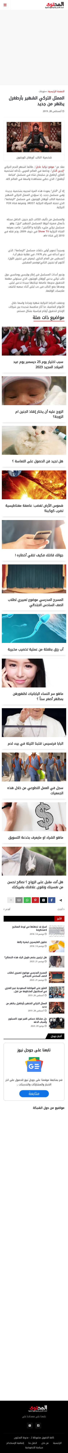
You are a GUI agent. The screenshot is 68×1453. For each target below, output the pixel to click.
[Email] (19, 900)
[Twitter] (43, 900)
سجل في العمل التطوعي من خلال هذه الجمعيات (35, 790)
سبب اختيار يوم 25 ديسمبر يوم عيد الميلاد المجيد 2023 (38, 364)
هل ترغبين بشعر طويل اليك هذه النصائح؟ (25, 957)
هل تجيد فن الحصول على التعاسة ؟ (37, 461)
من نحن (45, 1443)
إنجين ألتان (57, 170)
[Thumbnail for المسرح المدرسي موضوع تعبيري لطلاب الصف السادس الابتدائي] (34, 592)
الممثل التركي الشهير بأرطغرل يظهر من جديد (26, 1005)
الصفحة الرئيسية (56, 91)
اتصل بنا (32, 1443)
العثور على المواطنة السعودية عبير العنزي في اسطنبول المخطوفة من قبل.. (26, 990)
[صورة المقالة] (56, 931)
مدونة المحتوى (21, 1437)
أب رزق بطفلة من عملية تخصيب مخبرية (35, 649)
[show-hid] (11, 900)
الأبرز (59, 918)
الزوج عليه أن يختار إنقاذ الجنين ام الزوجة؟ (39, 414)
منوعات (42, 91)
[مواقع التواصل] (38, 1425)
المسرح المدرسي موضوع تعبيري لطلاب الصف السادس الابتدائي (35, 602)
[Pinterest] (35, 900)
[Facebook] (51, 900)
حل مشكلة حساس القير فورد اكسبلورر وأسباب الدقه (27, 1020)
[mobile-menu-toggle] (5, 5)
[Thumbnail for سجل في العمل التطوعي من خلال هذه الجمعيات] (34, 780)
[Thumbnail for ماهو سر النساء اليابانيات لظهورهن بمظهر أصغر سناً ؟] (34, 686)
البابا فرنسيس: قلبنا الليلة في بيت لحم (35, 743)
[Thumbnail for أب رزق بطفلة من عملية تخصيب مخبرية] (34, 642)
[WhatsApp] (27, 900)
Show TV (43, 231)
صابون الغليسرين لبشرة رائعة (32, 942)
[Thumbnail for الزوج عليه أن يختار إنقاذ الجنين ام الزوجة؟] (34, 404)
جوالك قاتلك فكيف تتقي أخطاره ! (39, 555)
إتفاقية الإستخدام (15, 1443)
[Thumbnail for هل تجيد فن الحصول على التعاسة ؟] (34, 454)
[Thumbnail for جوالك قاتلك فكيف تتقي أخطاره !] (34, 548)
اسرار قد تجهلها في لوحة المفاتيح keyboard (29, 928)
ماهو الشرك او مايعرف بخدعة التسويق (35, 837)
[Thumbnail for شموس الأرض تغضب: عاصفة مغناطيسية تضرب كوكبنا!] (34, 498)
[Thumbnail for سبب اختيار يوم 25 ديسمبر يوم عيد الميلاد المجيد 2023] (34, 354)
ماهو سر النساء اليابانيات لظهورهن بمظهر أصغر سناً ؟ (38, 696)
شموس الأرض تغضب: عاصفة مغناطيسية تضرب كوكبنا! (34, 508)
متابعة (34, 1093)
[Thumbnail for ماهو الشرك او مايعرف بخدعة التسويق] (34, 830)
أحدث (60, 909)
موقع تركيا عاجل (45, 167)
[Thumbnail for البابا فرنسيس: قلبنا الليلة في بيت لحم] (34, 736)
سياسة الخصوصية (34, 1447)
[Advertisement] (34, 47)
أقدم (7, 909)
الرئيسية (57, 1443)
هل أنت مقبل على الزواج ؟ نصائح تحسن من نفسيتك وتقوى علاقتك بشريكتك (35, 884)
